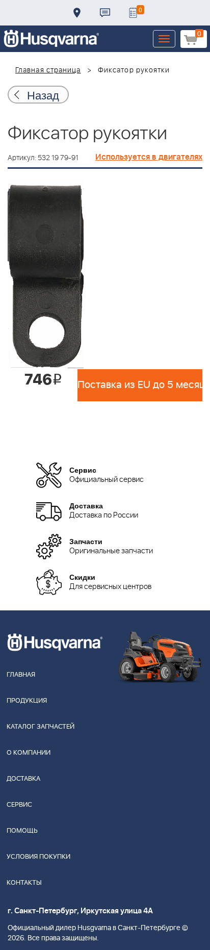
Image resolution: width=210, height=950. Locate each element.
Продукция (27, 701)
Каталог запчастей (40, 727)
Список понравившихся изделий (133, 13)
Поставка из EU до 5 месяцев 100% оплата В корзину (139, 385)
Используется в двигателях (148, 157)
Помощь (22, 831)
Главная (21, 675)
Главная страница (48, 70)
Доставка (77, 13)
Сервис (19, 805)
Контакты (105, 13)
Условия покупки (38, 857)
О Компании (28, 753)
